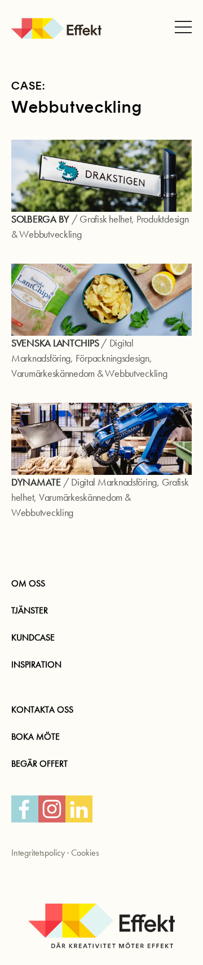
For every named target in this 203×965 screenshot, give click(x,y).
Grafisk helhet (105, 219)
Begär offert (39, 763)
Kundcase (33, 637)
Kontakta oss (42, 709)
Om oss (28, 583)
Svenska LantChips (55, 343)
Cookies (85, 852)
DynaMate (36, 482)
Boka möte (35, 736)
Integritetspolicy (38, 852)
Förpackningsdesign (112, 358)
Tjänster (29, 610)
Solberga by (40, 219)
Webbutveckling (50, 235)
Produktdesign (162, 219)
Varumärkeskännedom (53, 374)
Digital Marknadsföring (114, 482)
